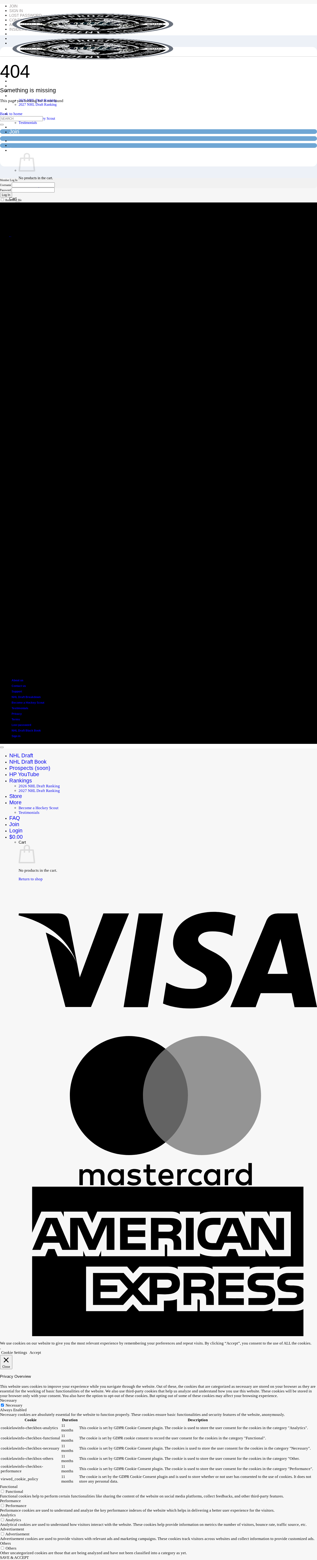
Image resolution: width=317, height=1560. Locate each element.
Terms (16, 719)
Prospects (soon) (29, 86)
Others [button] (5, 1543)
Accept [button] (35, 1352)
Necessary (14, 1405)
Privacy (17, 713)
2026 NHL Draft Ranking (39, 786)
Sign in (16, 736)
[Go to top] (2, 747)
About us (17, 680)
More (15, 802)
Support (17, 691)
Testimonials (28, 123)
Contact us (19, 686)
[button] (18, 150)
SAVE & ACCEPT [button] (14, 1557)
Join (13, 6)
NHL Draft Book (28, 762)
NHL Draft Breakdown (26, 697)
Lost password (21, 725)
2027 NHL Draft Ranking (38, 104)
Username (5, 185)
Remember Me (13, 200)
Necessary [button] (8, 1400)
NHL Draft (21, 755)
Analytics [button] (8, 1515)
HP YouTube (24, 774)
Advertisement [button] (12, 1529)
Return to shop (31, 879)
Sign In (16, 11)
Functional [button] (9, 1486)
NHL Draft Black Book (26, 730)
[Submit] (2, 124)
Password (5, 190)
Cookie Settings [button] (14, 1352)
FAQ (14, 127)
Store (15, 109)
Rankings (20, 95)
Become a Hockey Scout (28, 702)
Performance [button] (10, 1501)
